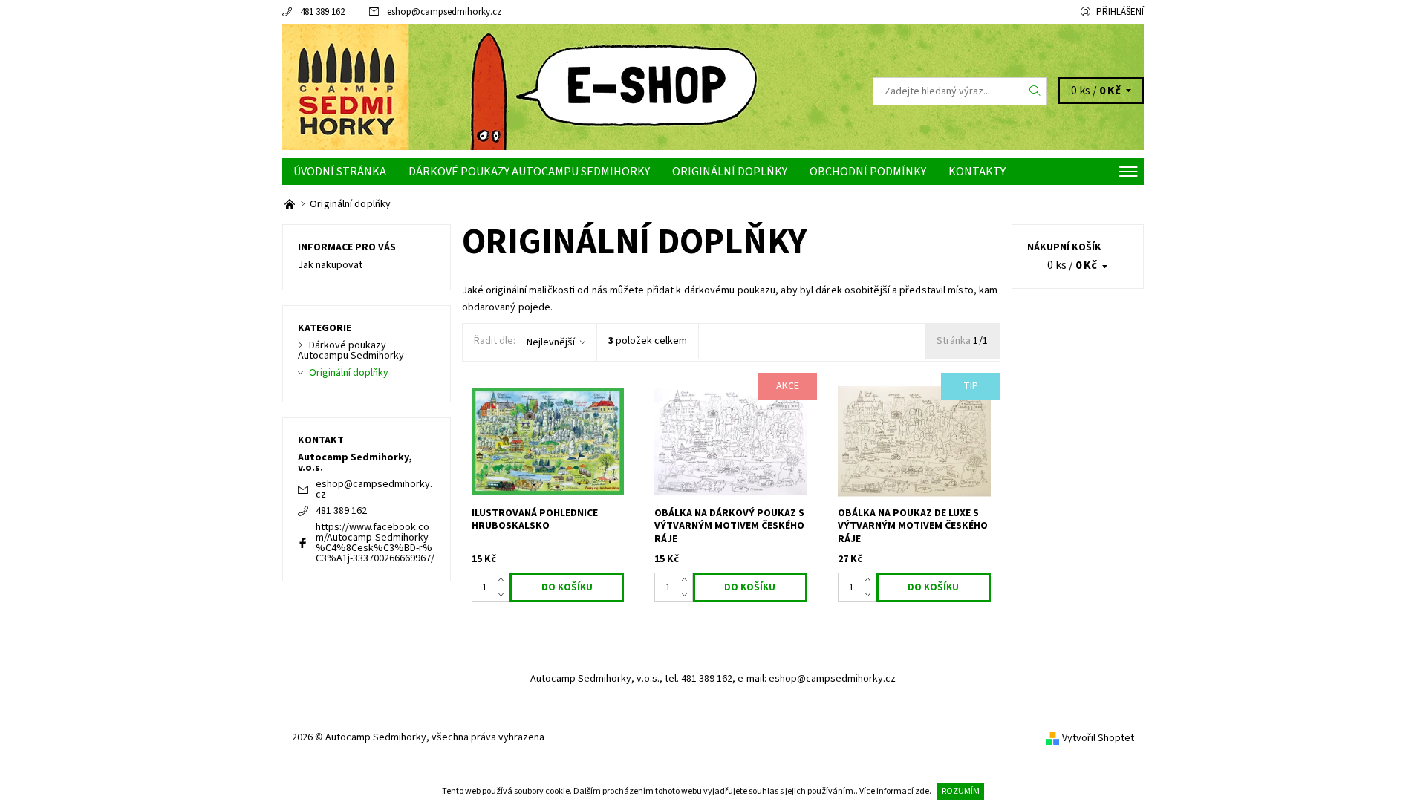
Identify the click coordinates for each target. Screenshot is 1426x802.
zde (922, 791)
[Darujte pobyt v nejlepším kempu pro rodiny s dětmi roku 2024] (290, 204)
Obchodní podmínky (868, 171)
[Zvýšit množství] (503, 580)
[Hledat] (1035, 91)
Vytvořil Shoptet (1098, 738)
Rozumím (961, 791)
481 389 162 (322, 12)
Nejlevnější (551, 342)
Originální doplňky (729, 171)
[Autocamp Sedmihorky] (345, 90)
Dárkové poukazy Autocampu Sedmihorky (529, 171)
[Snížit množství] (503, 594)
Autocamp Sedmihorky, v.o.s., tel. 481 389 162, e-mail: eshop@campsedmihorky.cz (713, 679)
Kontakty (977, 171)
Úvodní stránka (339, 171)
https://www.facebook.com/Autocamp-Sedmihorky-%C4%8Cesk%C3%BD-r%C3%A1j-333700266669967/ (375, 543)
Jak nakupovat (330, 265)
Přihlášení (1120, 12)
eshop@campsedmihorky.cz (444, 12)
